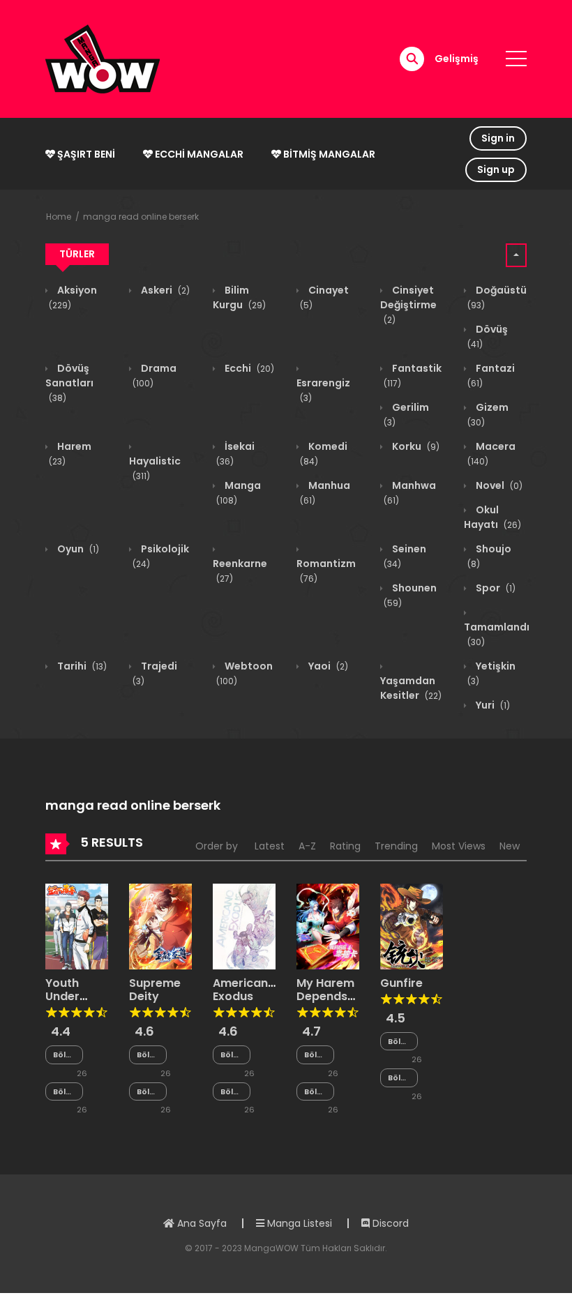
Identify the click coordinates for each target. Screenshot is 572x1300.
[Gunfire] (411, 925)
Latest (270, 846)
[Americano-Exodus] (244, 925)
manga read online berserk (141, 216)
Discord (389, 1223)
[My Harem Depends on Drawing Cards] (327, 925)
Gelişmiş (457, 59)
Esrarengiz (323, 390)
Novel (498, 485)
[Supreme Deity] (160, 925)
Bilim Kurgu (239, 297)
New (509, 846)
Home (58, 216)
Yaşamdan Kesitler (411, 688)
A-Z (307, 846)
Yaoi (327, 666)
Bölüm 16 (399, 1042)
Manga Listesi (298, 1223)
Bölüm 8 (64, 1055)
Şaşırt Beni (85, 154)
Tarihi (81, 666)
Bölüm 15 (399, 1078)
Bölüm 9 (148, 1055)
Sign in (498, 138)
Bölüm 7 (64, 1092)
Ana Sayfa (200, 1223)
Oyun (77, 549)
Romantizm (326, 570)
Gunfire (401, 983)
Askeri (164, 290)
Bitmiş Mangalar (328, 154)
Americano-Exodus (247, 989)
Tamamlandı (496, 634)
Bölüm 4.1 (315, 1092)
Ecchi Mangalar (198, 154)
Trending (396, 846)
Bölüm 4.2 (315, 1055)
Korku (414, 446)
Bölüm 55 (231, 1055)
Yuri (492, 705)
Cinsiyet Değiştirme (408, 304)
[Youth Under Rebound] (76, 925)
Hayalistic (155, 468)
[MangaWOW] (102, 58)
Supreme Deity (155, 989)
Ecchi (248, 368)
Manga (238, 492)
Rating (345, 846)
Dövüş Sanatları (69, 382)
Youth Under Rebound (70, 996)
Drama (154, 375)
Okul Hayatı (492, 517)
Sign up (496, 169)
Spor (494, 588)
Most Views (459, 846)
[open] (516, 58)
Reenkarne (240, 570)
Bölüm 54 (231, 1092)
